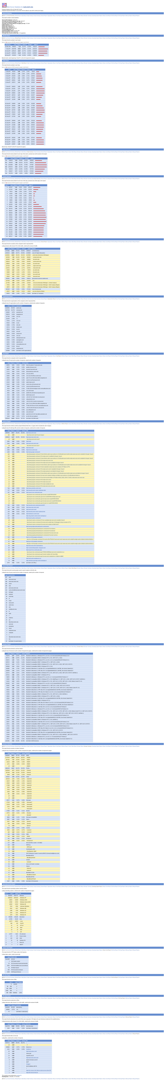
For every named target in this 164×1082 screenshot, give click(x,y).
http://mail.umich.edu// (31, 509)
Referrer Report (65, 15)
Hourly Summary (37, 15)
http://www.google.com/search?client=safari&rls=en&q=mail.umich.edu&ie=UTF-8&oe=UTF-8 (48, 466)
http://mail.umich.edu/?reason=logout (35, 435)
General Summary (10, 151)
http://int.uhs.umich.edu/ (31, 449)
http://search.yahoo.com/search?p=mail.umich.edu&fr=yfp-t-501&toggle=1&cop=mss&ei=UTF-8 (49, 522)
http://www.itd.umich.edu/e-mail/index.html (36, 490)
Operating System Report (97, 15)
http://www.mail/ (29, 447)
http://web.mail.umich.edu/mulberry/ (34, 545)
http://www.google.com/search (33, 452)
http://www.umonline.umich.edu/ (33, 488)
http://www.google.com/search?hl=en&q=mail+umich (39, 479)
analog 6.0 (18, 1075)
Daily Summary (30, 15)
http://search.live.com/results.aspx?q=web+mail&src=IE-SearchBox (42, 554)
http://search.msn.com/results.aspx (34, 492)
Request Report (136, 15)
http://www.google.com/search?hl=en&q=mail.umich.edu (40, 460)
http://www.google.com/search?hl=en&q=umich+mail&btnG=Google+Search (44, 456)
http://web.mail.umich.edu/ (32, 443)
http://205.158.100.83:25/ (32, 1072)
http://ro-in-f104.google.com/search (34, 537)
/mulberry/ (28, 1049)
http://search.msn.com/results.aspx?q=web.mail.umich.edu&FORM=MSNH (44, 501)
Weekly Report (18, 15)
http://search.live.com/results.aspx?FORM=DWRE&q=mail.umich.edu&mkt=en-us (45, 552)
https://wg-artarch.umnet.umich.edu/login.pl (36, 515)
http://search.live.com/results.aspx (34, 550)
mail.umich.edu (28, 7)
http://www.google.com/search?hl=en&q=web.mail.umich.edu (41, 486)
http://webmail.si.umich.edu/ (32, 513)
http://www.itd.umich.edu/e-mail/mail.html (35, 511)
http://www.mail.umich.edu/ (32, 437)
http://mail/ (28, 441)
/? (27, 1045)
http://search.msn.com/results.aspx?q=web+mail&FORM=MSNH (41, 494)
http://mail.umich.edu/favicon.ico (33, 558)
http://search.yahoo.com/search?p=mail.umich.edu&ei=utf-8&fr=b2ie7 (43, 524)
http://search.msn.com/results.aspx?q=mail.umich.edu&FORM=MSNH (43, 498)
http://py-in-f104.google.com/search (34, 541)
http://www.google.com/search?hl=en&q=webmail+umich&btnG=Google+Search (45, 471)
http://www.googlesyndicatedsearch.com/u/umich (37, 526)
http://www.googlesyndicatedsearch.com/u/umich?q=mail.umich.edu (42, 533)
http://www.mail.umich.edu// (32, 507)
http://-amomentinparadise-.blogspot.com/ (36, 547)
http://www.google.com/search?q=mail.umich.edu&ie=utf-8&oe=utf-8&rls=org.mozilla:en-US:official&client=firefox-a (53, 475)
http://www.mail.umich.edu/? (33, 439)
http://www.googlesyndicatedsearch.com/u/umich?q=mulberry (41, 528)
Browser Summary (87, 15)
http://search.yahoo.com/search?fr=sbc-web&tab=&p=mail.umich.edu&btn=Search (46, 520)
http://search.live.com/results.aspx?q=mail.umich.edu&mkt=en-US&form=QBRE (45, 556)
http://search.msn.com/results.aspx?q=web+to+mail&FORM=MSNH (42, 503)
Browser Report (80, 15)
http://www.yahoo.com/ (31, 1051)
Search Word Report (73, 15)
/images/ (28, 1064)
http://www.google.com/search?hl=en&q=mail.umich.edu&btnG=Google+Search (45, 462)
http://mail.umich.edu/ (31, 432)
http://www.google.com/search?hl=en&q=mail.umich (39, 481)
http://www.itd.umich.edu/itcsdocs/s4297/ (35, 505)
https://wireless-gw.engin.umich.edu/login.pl (36, 560)
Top (6, 15)
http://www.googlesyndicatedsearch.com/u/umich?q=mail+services (42, 535)
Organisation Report (52, 15)
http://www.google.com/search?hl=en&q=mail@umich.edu (40, 484)
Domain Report (44, 15)
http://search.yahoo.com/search (33, 518)
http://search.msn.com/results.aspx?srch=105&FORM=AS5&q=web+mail (43, 496)
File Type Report (122, 15)
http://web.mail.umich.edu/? (33, 445)
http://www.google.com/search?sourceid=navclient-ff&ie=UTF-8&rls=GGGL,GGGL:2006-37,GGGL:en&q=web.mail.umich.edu (55, 477)
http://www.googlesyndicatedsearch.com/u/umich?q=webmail (41, 530)
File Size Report (115, 15)
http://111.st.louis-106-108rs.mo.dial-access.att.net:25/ (38, 1070)
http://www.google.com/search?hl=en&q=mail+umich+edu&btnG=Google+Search (45, 469)
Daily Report (24, 15)
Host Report (58, 15)
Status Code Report (107, 15)
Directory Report (129, 15)
